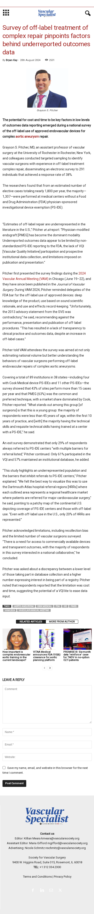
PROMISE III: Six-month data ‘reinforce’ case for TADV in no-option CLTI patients (77, 656)
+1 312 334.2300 (50, 867)
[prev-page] (44, 667)
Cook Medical (44, 606)
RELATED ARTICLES (31, 621)
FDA (58, 606)
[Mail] (52, 890)
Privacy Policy (62, 876)
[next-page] (50, 667)
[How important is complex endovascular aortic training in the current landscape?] (17, 639)
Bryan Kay (11, 60)
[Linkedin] (42, 890)
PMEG (74, 606)
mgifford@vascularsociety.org (67, 843)
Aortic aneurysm (24, 606)
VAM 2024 (10, 610)
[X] (61, 890)
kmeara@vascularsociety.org (60, 838)
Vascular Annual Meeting (34, 610)
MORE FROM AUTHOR (62, 621)
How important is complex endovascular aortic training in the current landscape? (16, 656)
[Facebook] (33, 890)
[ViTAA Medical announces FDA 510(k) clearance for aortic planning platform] (47, 639)
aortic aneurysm (27, 136)
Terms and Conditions (37, 876)
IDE (65, 606)
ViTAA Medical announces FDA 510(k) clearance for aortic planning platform (46, 656)
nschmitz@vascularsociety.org (65, 848)
